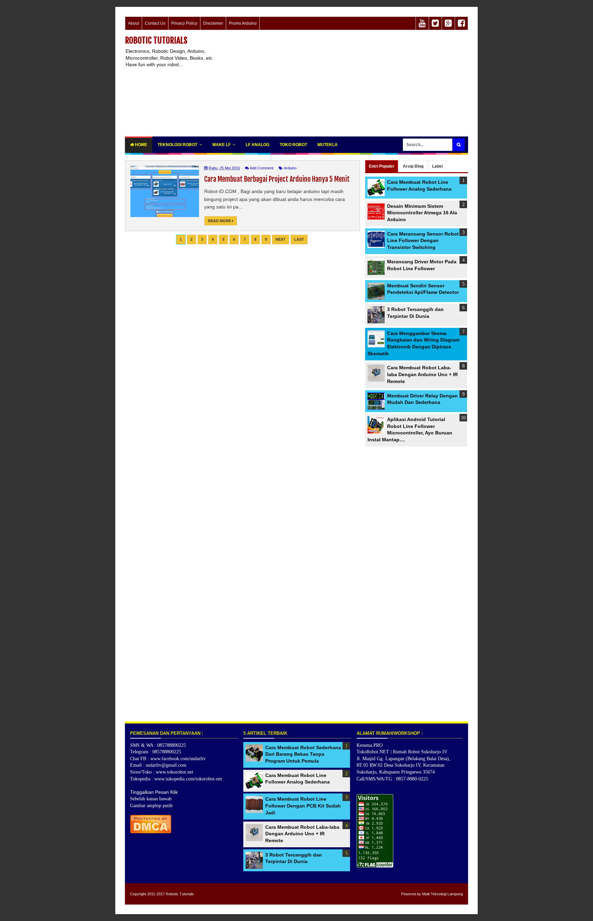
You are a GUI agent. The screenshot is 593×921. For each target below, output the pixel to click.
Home (140, 144)
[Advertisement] (343, 83)
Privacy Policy (184, 23)
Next (281, 239)
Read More (220, 221)
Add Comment (262, 168)
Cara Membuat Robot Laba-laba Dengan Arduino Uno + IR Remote (422, 374)
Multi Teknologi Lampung (442, 894)
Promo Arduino (243, 23)
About (133, 23)
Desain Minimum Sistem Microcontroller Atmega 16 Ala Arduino (422, 212)
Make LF (221, 144)
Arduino (290, 168)
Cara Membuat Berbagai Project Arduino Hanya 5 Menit (277, 179)
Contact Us (155, 23)
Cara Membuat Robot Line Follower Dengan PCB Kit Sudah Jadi (303, 805)
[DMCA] (150, 831)
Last (299, 239)
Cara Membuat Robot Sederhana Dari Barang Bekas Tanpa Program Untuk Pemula (303, 754)
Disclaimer (213, 23)
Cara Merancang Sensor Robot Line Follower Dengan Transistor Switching (423, 240)
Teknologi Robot (177, 144)
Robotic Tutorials (156, 40)
